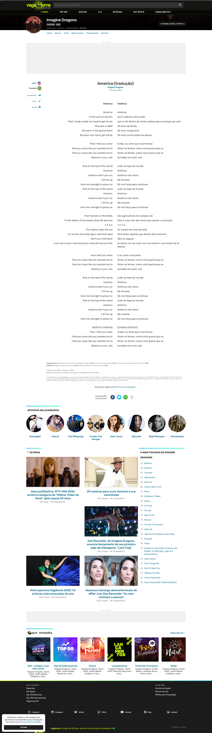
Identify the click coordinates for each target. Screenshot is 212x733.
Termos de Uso (161, 691)
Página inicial (51, 28)
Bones (147, 501)
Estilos (83, 12)
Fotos (66, 33)
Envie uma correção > (126, 387)
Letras (49, 33)
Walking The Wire (152, 573)
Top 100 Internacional (36, 698)
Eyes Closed (150, 559)
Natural (147, 520)
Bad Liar (148, 482)
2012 (72, 370)
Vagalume (38, 5)
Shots (147, 543)
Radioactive (149, 477)
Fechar (23, 727)
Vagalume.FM (162, 12)
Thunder (148, 473)
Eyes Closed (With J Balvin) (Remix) (160, 582)
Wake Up (148, 529)
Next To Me (149, 515)
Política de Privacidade (165, 695)
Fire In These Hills (152, 578)
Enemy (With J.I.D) (152, 487)
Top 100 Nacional (34, 695)
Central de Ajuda (163, 688)
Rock (58, 24)
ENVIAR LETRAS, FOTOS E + (173, 24)
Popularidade (92, 33)
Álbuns (58, 33)
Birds (146, 491)
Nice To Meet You (152, 568)
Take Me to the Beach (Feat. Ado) (159, 534)
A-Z (100, 12)
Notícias (117, 12)
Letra (34, 83)
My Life (147, 510)
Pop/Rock (50, 24)
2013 (58, 370)
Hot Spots (138, 12)
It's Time (148, 506)
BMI (92, 363)
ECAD (48, 373)
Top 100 (63, 12)
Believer (148, 463)
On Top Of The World (153, 524)
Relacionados (77, 33)
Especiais (30, 688)
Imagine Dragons (61, 20)
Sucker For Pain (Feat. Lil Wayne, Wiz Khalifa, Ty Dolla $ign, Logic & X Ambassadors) (161, 551)
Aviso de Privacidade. (31, 722)
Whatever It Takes (152, 496)
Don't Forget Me (151, 563)
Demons (148, 468)
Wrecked (148, 539)
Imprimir (35, 107)
